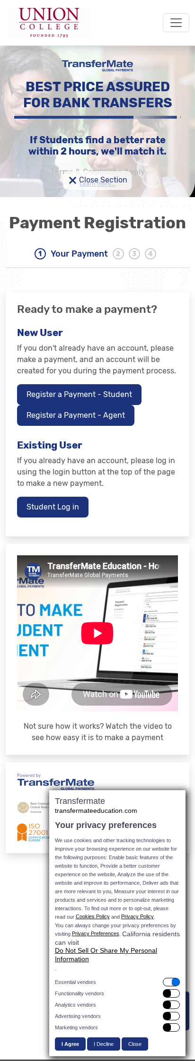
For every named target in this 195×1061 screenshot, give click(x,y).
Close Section (97, 180)
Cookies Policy (93, 916)
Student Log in (53, 506)
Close (135, 1044)
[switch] (117, 982)
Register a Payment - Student (79, 394)
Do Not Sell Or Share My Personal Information (106, 955)
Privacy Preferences (95, 933)
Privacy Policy (137, 916)
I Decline (104, 1044)
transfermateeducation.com (96, 810)
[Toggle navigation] (176, 22)
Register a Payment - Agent (76, 415)
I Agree (70, 1044)
